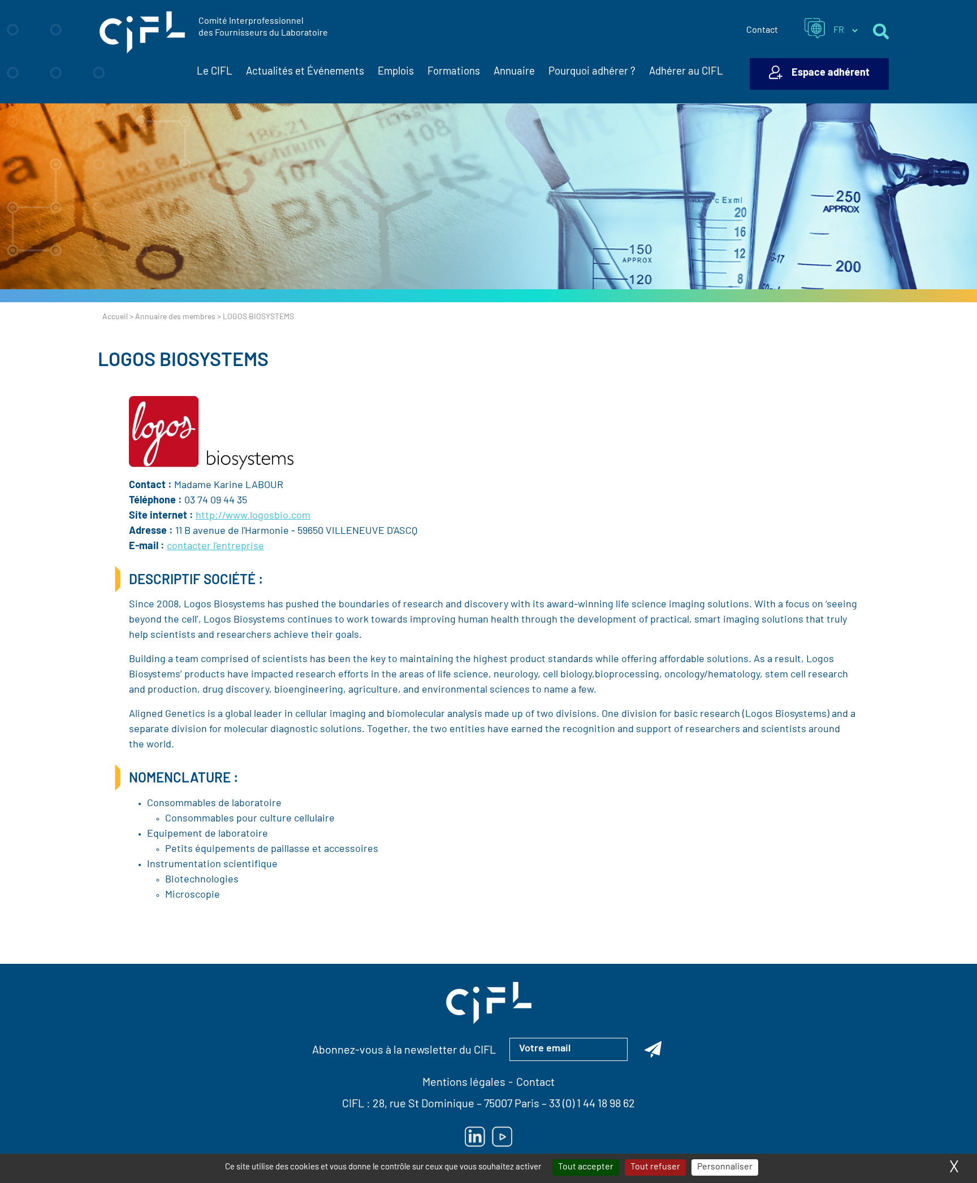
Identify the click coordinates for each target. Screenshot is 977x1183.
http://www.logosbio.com (253, 516)
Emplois (396, 72)
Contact (762, 30)
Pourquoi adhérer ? (592, 72)
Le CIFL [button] (214, 72)
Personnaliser (725, 1167)
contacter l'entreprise (215, 547)
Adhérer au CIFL (686, 72)
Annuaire (514, 72)
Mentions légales (463, 1083)
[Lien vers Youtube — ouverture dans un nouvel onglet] (502, 1136)
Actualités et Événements (305, 72)
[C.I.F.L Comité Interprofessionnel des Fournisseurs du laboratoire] (142, 32)
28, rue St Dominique (423, 1104)
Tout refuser (655, 1167)
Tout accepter (585, 1167)
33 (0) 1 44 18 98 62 (592, 1104)
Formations (453, 72)
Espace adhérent (831, 73)
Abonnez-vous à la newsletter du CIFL (404, 1050)
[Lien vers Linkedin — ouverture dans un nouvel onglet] (475, 1136)
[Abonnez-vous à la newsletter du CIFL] (653, 1049)
